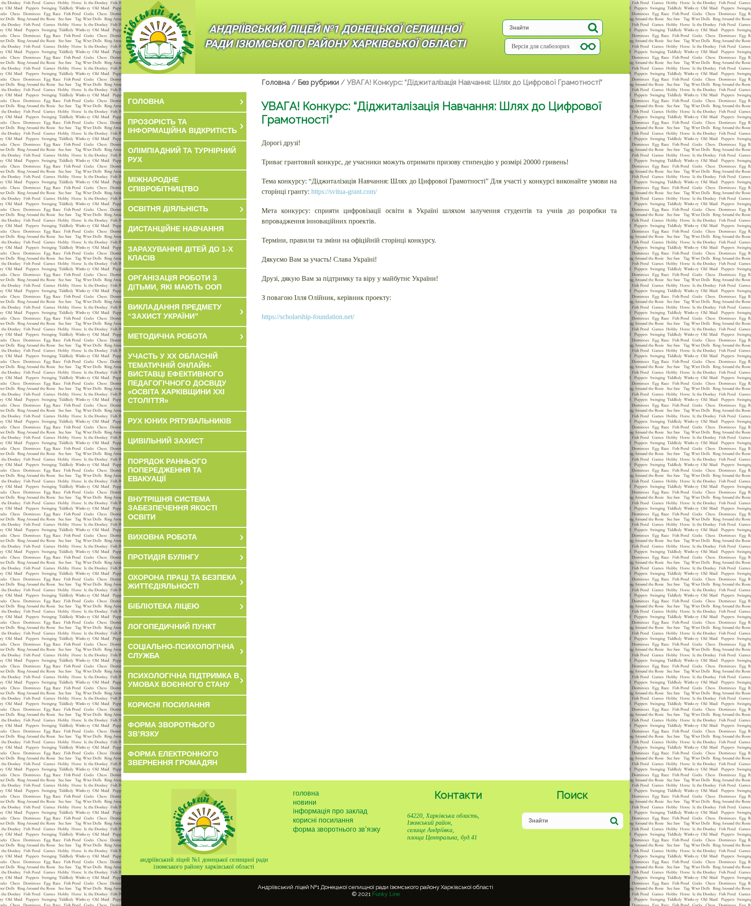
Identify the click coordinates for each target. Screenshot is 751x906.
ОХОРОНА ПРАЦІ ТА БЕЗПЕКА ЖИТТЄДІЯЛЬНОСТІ (182, 581)
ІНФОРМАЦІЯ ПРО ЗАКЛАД (330, 811)
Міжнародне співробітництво (163, 184)
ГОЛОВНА (146, 101)
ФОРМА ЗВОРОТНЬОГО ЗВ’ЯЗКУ (171, 729)
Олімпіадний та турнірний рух (182, 155)
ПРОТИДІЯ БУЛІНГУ (163, 557)
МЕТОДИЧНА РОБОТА (167, 336)
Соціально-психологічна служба (181, 651)
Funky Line (386, 894)
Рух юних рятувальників (179, 421)
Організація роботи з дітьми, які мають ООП (175, 282)
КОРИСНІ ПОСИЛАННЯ (169, 705)
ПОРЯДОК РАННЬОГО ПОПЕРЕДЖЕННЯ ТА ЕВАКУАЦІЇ (167, 470)
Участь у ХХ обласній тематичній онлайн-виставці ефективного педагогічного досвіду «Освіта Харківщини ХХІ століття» (177, 378)
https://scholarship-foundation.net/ (308, 316)
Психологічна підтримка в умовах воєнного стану (183, 680)
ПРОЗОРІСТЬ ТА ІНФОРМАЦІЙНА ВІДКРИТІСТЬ (182, 126)
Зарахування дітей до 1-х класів (180, 253)
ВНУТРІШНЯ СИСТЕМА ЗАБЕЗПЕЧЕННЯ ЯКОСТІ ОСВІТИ (172, 508)
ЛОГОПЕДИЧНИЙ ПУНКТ (172, 627)
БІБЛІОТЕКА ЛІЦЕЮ (163, 606)
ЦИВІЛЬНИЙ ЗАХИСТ (165, 441)
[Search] (593, 27)
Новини (304, 802)
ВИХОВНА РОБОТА (162, 537)
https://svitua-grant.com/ (344, 191)
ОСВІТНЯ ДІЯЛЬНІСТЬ (168, 209)
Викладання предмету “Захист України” (175, 311)
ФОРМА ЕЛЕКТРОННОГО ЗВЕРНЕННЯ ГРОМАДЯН (173, 758)
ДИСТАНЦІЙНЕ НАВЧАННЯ (176, 229)
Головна (306, 793)
